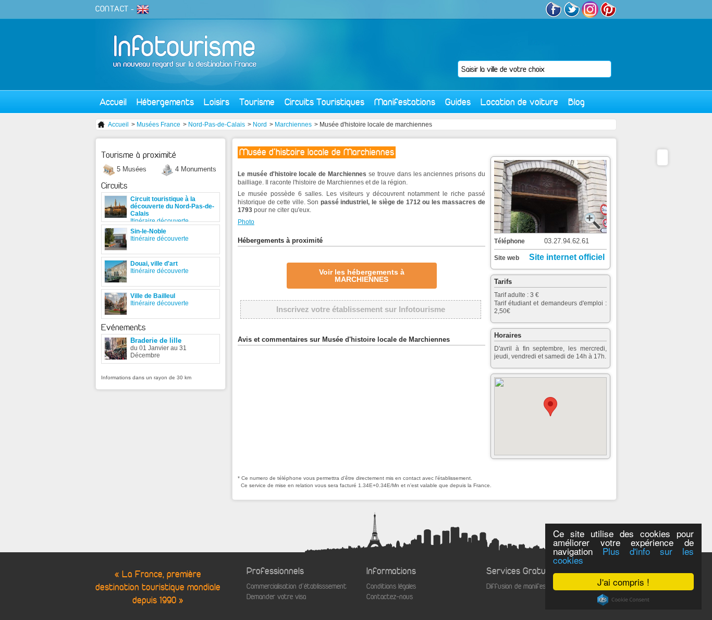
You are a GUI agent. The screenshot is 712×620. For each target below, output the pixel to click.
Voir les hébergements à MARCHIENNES (361, 275)
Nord (260, 124)
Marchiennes (293, 124)
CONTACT (112, 9)
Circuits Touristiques (324, 101)
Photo (246, 222)
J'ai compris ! (623, 581)
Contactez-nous (389, 596)
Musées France (158, 124)
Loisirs (216, 101)
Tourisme (257, 101)
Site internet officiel (567, 257)
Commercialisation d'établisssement (297, 586)
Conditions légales (391, 586)
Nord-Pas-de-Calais (216, 124)
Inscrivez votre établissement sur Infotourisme (360, 309)
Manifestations (404, 101)
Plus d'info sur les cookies (623, 555)
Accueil (113, 101)
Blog (576, 101)
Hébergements (165, 101)
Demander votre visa (276, 596)
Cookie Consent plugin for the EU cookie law (623, 599)
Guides (458, 101)
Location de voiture (519, 101)
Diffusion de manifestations (526, 586)
